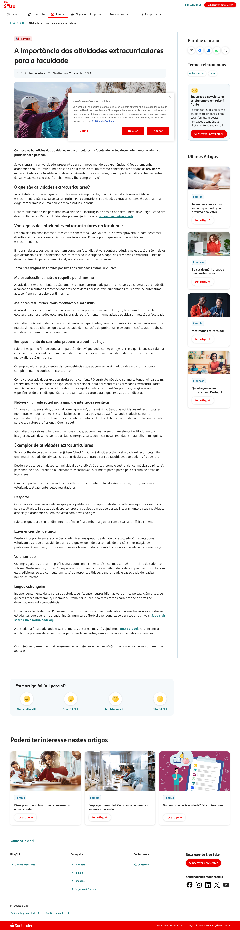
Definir (84, 131)
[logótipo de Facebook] (189, 884)
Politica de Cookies (103, 121)
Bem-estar (80, 864)
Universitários (197, 73)
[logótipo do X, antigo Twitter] (217, 884)
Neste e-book (129, 629)
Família (79, 872)
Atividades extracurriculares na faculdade (52, 23)
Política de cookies (56, 913)
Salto (22, 23)
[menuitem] (14, 14)
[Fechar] (169, 97)
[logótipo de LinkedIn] (207, 884)
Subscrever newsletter (220, 4)
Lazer (213, 73)
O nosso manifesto (25, 864)
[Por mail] (191, 50)
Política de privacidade (23, 913)
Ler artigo (201, 220)
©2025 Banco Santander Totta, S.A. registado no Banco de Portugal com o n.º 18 (193, 925)
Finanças (80, 880)
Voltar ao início (21, 841)
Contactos (143, 864)
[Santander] (21, 925)
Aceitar (158, 131)
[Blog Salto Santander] (10, 5)
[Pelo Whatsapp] (216, 50)
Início (13, 23)
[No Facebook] (199, 50)
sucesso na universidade (116, 216)
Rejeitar (133, 131)
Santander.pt (193, 4)
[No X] (225, 50)
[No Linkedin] (208, 50)
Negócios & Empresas (86, 889)
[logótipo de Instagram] (198, 884)
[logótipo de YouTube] (226, 884)
